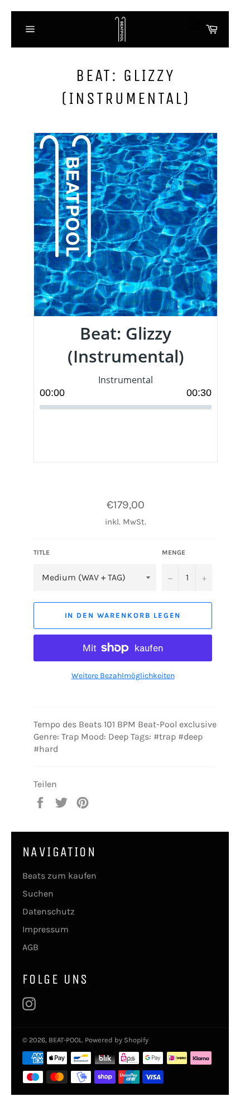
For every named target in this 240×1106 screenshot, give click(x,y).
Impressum (45, 929)
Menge (173, 552)
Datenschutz (48, 911)
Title (41, 552)
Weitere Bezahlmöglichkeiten (123, 675)
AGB (30, 947)
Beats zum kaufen (59, 875)
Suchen (38, 893)
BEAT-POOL (65, 1040)
